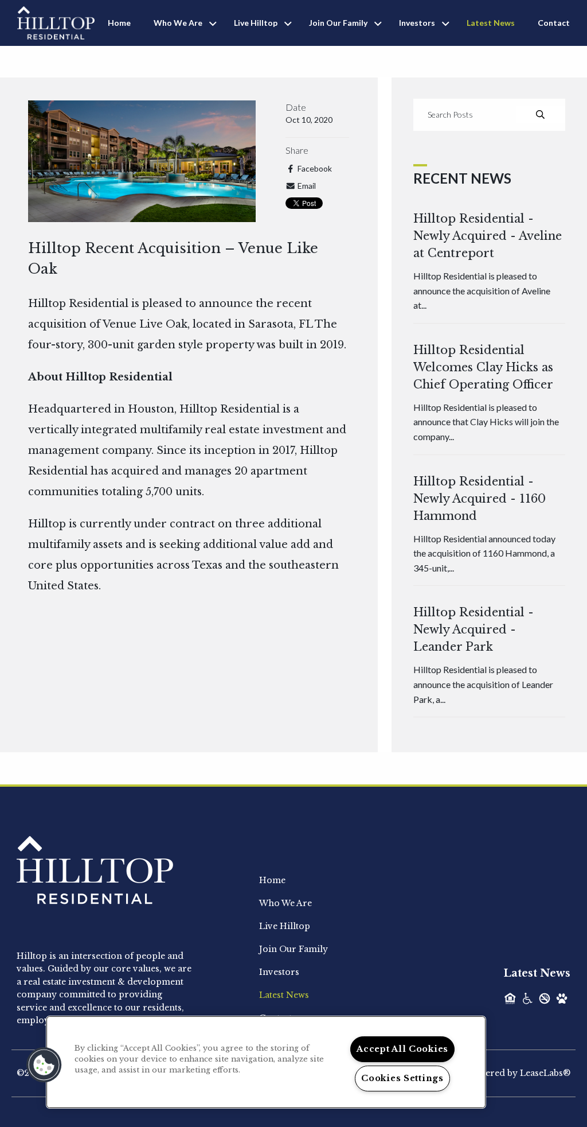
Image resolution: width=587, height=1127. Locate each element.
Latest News (491, 23)
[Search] (540, 114)
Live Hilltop (255, 23)
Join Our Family (338, 23)
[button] (44, 1065)
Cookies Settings (402, 1078)
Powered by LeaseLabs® (518, 1073)
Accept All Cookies (402, 1049)
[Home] (56, 22)
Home (119, 23)
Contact (554, 23)
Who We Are (178, 23)
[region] (266, 1062)
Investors (417, 23)
